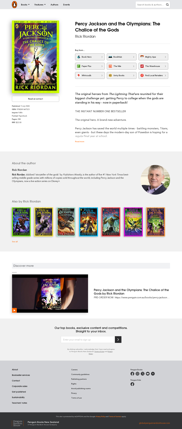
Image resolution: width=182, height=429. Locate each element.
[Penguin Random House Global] (20, 423)
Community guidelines (80, 374)
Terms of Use (99, 351)
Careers (74, 369)
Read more (79, 141)
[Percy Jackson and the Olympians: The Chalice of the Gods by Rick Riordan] (50, 293)
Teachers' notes (19, 403)
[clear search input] (167, 5)
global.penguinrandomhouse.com (154, 422)
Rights (73, 383)
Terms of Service (115, 416)
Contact (16, 380)
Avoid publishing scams (81, 388)
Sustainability (18, 397)
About (15, 369)
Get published (19, 392)
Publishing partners (79, 379)
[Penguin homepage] (14, 4)
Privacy (74, 393)
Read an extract (35, 98)
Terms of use (76, 397)
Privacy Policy (100, 416)
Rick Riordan (85, 36)
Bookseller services (21, 375)
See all (15, 241)
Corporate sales (19, 386)
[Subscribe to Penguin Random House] (118, 339)
